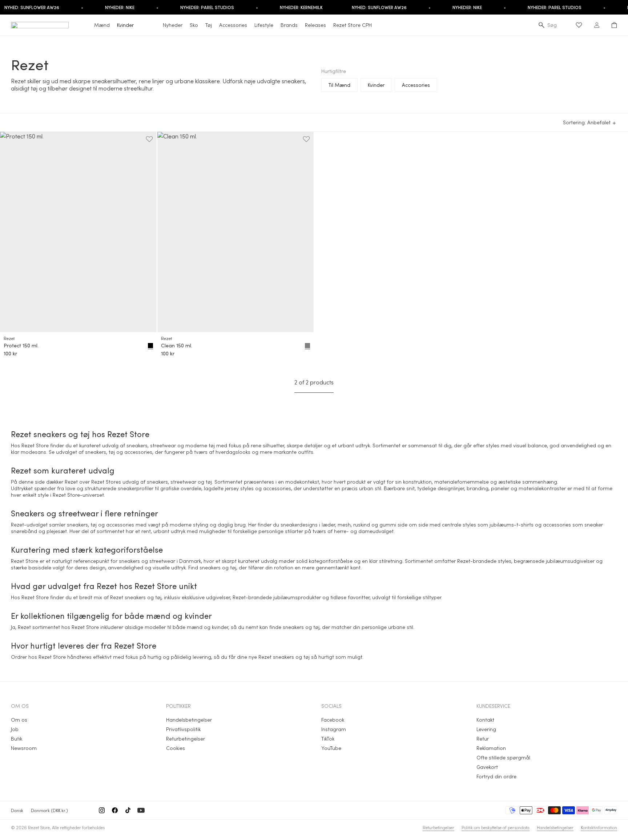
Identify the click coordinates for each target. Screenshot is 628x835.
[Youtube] (141, 810)
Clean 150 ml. (176, 345)
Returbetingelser (185, 738)
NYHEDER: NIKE (119, 7)
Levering (486, 729)
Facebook (332, 719)
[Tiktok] (128, 810)
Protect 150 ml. (21, 345)
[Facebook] (114, 810)
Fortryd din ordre (496, 776)
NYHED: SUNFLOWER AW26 (379, 7)
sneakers (95, 451)
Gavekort (487, 766)
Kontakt (485, 719)
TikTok (327, 738)
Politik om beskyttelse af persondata (496, 827)
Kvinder (125, 24)
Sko (194, 24)
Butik (16, 738)
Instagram (333, 729)
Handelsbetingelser (189, 719)
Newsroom (24, 748)
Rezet (9, 338)
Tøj (208, 24)
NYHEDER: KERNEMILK (301, 7)
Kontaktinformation (599, 827)
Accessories (233, 24)
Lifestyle (263, 24)
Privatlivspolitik (183, 729)
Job (15, 729)
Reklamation (491, 748)
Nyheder (172, 24)
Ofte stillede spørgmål (503, 757)
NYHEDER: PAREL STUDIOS (207, 7)
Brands (289, 24)
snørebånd (24, 531)
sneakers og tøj (218, 567)
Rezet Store (39, 827)
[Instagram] (101, 810)
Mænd (102, 24)
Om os (19, 719)
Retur (482, 738)
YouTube (331, 748)
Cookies (175, 748)
